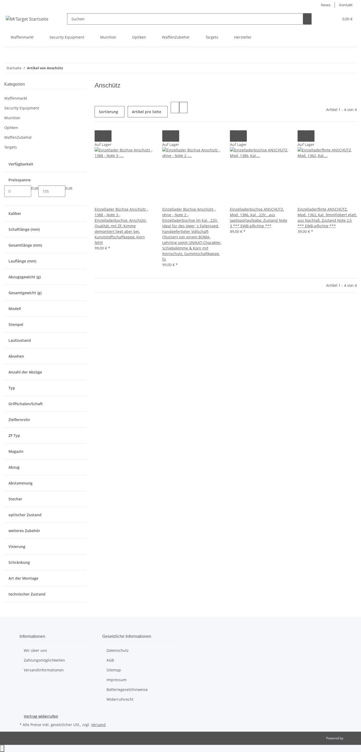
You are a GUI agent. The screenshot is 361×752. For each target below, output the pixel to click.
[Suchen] (307, 19)
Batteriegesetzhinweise (127, 689)
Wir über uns (35, 650)
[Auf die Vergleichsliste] (99, 136)
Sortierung (108, 111)
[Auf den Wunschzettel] (107, 136)
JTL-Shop (350, 738)
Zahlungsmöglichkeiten (44, 660)
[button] (324, 19)
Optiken (11, 127)
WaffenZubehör (18, 137)
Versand (98, 724)
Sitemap (114, 669)
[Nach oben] (2, 748)
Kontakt (346, 4)
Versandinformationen (44, 669)
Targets (10, 147)
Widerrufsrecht (120, 699)
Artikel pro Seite (146, 111)
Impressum (117, 679)
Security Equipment (21, 107)
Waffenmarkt (15, 98)
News (326, 4)
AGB (110, 660)
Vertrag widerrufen (41, 716)
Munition (12, 117)
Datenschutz (118, 650)
